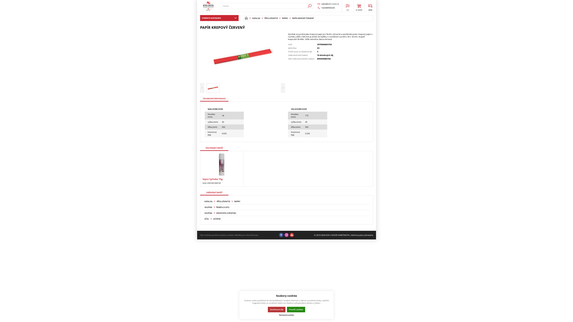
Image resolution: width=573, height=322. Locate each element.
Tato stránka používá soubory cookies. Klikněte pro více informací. (229, 235)
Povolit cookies (296, 309)
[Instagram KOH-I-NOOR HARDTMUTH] (286, 235)
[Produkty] (208, 6)
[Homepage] (246, 18)
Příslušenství (223, 201)
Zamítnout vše (276, 309)
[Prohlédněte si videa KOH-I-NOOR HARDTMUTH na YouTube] (292, 235)
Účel (206, 219)
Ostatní (217, 219)
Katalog (208, 201)
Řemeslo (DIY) (222, 207)
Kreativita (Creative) (226, 213)
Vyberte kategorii (211, 18)
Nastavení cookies (286, 315)
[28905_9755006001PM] (242, 56)
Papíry (237, 201)
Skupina (208, 207)
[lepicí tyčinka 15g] (222, 164)
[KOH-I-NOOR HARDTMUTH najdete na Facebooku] (281, 235)
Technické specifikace (214, 98)
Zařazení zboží (214, 192)
